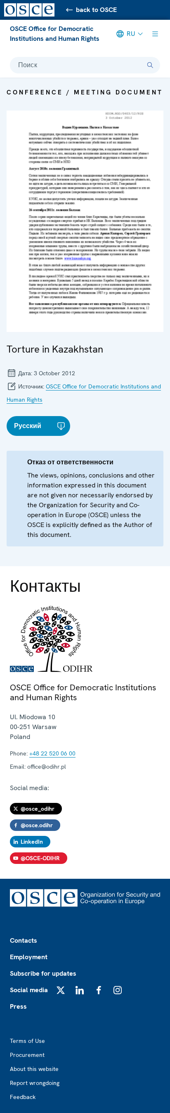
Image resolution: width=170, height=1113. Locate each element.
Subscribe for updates (43, 973)
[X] (60, 990)
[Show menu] (155, 34)
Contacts (23, 940)
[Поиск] (150, 65)
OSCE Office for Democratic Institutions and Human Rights (54, 33)
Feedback (22, 1097)
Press (18, 1006)
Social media (29, 990)
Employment (28, 957)
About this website (34, 1069)
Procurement (27, 1055)
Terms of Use (27, 1041)
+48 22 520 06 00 (52, 753)
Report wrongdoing (34, 1083)
